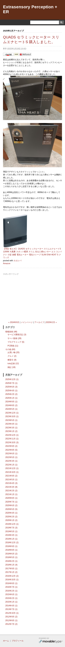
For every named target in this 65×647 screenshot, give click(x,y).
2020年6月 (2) (11, 505)
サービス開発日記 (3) (17, 334)
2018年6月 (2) (11, 554)
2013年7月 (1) (11, 609)
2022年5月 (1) (11, 457)
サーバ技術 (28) (14, 338)
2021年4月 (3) (11, 483)
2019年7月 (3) (11, 528)
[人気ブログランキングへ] (25, 55)
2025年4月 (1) (11, 390)
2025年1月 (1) (11, 398)
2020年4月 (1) (11, 513)
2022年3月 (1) (11, 461)
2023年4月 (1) (11, 424)
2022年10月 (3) (11, 442)
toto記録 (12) (13, 363)
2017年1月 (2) (11, 572)
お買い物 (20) (13, 352)
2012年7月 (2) (11, 624)
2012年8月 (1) (11, 620)
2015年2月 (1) (11, 598)
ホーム (6, 641)
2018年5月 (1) (11, 557)
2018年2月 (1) (11, 561)
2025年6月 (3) (11, 387)
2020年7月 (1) (11, 502)
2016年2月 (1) (11, 591)
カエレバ (17, 260)
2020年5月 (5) (11, 509)
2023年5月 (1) (11, 420)
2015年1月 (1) (11, 602)
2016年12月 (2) (11, 576)
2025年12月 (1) (11, 379)
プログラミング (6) (16, 342)
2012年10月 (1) (11, 613)
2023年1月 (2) (11, 431)
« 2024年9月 (13, 322)
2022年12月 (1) (11, 435)
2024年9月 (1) (11, 401)
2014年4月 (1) (11, 605)
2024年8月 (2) (11, 405)
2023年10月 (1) (11, 416)
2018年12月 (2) (11, 542)
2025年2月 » (51, 322)
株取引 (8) (12, 360)
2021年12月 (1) (11, 468)
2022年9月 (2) (11, 446)
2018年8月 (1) (11, 550)
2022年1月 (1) (11, 465)
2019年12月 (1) (11, 524)
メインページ (27, 322)
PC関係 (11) (13, 346)
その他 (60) (10, 349)
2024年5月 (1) (11, 409)
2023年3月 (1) (11, 427)
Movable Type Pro (51, 641)
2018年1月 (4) (11, 565)
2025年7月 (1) (11, 383)
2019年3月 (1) (11, 535)
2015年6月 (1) (11, 594)
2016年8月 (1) (11, 583)
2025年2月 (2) (11, 394)
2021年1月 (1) (11, 494)
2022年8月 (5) (11, 450)
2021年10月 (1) (11, 472)
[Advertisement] (32, 297)
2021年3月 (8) (11, 487)
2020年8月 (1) (11, 498)
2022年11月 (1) (11, 439)
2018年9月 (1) (11, 546)
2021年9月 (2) (11, 476)
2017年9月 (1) (11, 568)
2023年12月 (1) (11, 413)
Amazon (6, 263)
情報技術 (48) (11, 332)
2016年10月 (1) (11, 579)
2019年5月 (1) (11, 531)
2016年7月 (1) (11, 587)
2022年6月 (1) (11, 453)
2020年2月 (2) (11, 516)
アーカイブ (39, 322)
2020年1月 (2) (11, 520)
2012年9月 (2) (11, 617)
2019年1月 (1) (11, 539)
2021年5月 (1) (11, 479)
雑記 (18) (11, 367)
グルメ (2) (12, 356)
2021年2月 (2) (11, 490)
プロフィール (18, 641)
